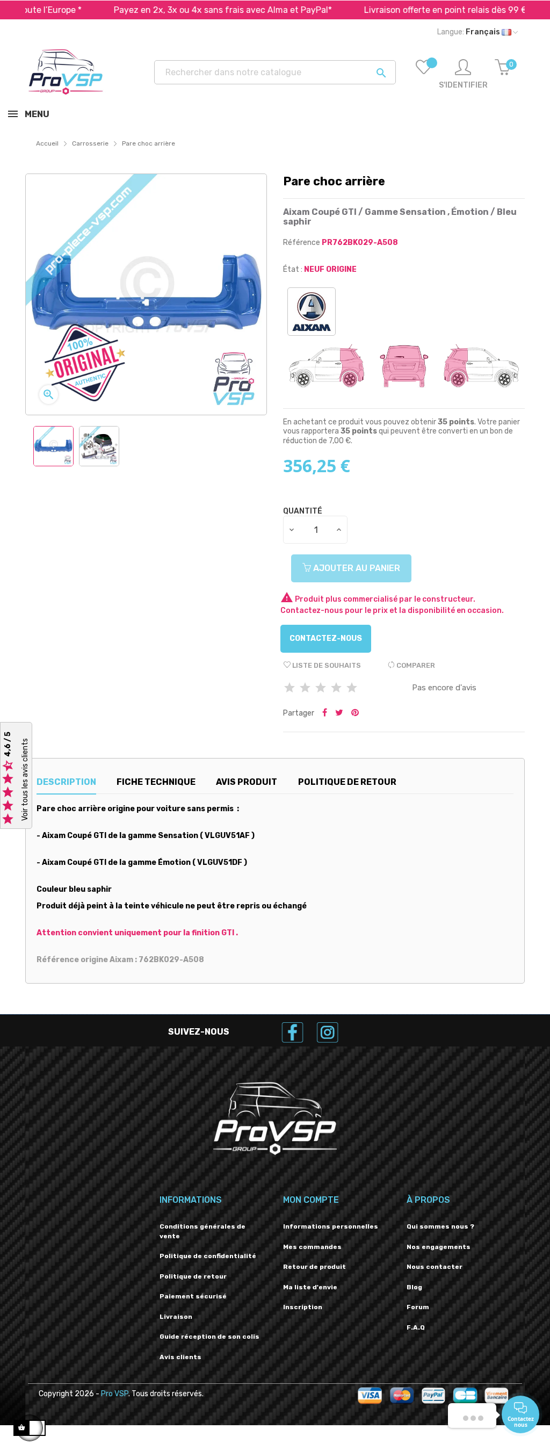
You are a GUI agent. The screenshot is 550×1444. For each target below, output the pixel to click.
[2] (305, 688)
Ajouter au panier (355, 568)
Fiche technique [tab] (156, 782)
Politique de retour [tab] (347, 782)
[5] (351, 688)
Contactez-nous (326, 638)
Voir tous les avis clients (25, 780)
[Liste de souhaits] (424, 74)
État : (292, 269)
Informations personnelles (330, 1226)
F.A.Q (416, 1327)
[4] (336, 688)
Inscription (302, 1307)
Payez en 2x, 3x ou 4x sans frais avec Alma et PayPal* (188, 10)
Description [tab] (66, 782)
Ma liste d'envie (310, 1287)
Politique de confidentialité (208, 1256)
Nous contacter (434, 1266)
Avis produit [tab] (246, 782)
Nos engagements (439, 1247)
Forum (418, 1307)
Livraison (176, 1316)
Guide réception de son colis (209, 1336)
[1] (289, 688)
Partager (324, 713)
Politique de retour (193, 1276)
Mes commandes (312, 1247)
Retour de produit (314, 1266)
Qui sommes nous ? (440, 1226)
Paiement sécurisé (193, 1296)
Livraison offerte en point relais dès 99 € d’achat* (430, 10)
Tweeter (339, 713)
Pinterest (355, 713)
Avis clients (180, 1357)
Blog (414, 1287)
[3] (320, 688)
